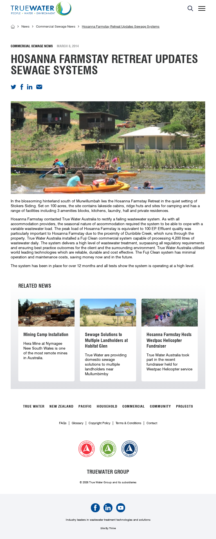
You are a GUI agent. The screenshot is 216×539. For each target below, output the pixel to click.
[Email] (39, 88)
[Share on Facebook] (21, 88)
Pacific (85, 406)
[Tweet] (13, 88)
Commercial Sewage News (55, 26)
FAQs (62, 423)
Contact (152, 423)
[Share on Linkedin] (29, 88)
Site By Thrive (108, 528)
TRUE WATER (33, 406)
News (25, 26)
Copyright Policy (99, 423)
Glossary (77, 423)
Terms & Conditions (128, 423)
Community (160, 406)
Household (107, 406)
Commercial (133, 406)
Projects (184, 406)
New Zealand (61, 406)
